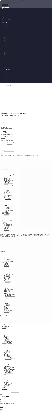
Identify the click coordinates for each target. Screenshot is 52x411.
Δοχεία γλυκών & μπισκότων (8, 20)
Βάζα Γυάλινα (4, 12)
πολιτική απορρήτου (26, 405)
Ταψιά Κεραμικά (7, 283)
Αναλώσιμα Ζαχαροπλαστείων (7, 31)
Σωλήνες (5, 71)
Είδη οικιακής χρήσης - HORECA (7, 220)
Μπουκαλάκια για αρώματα (8, 224)
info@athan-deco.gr (5, 389)
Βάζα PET (5, 19)
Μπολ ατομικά (6, 33)
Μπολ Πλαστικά (7, 40)
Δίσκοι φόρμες (6, 49)
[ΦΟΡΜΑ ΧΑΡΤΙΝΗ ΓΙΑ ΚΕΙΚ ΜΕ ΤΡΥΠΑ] (5, 125)
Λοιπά (5, 63)
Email (2, 153)
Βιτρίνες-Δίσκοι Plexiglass (9, 60)
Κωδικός (1, 394)
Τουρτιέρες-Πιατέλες (7, 202)
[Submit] (2, 8)
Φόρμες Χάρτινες (8, 54)
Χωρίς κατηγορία (4, 231)
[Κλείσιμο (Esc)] (0, 409)
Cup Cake (6, 50)
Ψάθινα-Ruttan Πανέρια (9, 62)
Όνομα (2, 151)
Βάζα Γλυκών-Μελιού (7, 14)
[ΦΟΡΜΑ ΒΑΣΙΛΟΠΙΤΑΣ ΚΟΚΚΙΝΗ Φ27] (5, 121)
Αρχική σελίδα (3, 113)
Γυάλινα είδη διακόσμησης (6, 69)
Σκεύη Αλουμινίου (8, 66)
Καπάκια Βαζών (6, 15)
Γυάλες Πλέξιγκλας (5, 212)
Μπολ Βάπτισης (7, 38)
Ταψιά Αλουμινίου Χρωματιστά (10, 47)
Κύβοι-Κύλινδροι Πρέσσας (8, 75)
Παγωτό (5, 55)
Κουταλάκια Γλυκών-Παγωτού (10, 57)
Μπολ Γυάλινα (7, 41)
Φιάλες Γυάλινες (4, 22)
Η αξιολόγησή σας (4, 150)
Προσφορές (4, 222)
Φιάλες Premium (6, 27)
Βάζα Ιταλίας (5, 16)
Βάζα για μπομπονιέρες (7, 18)
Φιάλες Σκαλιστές (6, 28)
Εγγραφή (2, 407)
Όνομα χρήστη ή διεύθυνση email (5, 392)
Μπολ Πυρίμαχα (7, 42)
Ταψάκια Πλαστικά (8, 44)
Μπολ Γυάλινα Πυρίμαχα (9, 37)
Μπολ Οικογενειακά (7, 39)
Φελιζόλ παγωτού (8, 56)
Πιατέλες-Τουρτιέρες (7, 76)
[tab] (27, 131)
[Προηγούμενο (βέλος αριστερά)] (0, 410)
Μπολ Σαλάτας (7, 67)
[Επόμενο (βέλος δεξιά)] (1, 410)
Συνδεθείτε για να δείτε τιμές (5, 129)
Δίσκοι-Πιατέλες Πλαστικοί (9, 52)
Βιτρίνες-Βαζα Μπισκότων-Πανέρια (9, 59)
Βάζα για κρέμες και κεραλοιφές (8, 17)
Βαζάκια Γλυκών (7, 65)
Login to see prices (4, 127)
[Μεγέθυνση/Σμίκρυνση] (1, 409)
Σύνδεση (7, 396)
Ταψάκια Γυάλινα (7, 45)
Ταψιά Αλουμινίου (8, 200)
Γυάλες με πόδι (6, 72)
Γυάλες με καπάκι (6, 73)
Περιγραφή (4, 131)
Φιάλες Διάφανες (6, 24)
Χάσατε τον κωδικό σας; (4, 397)
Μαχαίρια (5, 221)
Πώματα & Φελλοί (6, 26)
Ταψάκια (5, 43)
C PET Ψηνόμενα (8, 48)
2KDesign (7, 322)
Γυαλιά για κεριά (6, 77)
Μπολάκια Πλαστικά (8, 34)
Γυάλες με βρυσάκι (6, 74)
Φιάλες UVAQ (6, 25)
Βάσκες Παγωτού (8, 58)
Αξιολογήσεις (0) (5, 132)
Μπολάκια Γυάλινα (8, 35)
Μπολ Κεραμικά (7, 36)
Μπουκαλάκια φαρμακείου (8, 225)
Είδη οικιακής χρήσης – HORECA (7, 9)
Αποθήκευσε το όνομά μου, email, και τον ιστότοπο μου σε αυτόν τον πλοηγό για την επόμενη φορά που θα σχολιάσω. (20, 155)
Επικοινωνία (4, 81)
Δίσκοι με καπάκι (7, 53)
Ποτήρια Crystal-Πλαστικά (9, 64)
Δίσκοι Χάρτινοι (7, 51)
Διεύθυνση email (3, 401)
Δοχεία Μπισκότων (8, 61)
